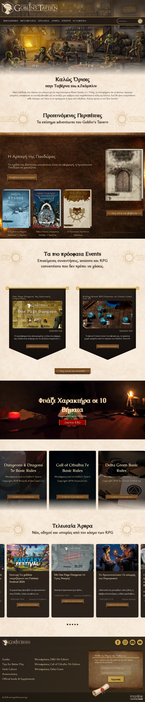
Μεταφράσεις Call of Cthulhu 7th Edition (57, 664)
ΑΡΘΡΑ (55, 20)
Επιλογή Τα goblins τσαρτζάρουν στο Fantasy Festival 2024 (24, 578)
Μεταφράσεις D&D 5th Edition (52, 659)
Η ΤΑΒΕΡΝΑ (79, 20)
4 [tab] (75, 624)
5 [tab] (77, 624)
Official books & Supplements (18, 679)
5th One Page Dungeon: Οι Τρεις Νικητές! (69, 576)
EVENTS (66, 20)
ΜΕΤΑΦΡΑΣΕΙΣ (28, 20)
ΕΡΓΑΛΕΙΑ (43, 20)
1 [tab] (67, 624)
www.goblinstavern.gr (18, 697)
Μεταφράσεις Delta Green (49, 669)
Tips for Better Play (13, 664)
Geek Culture (9, 669)
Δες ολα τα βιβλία (124, 213)
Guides (6, 659)
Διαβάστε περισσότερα (28, 605)
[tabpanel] (72, 580)
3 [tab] (72, 624)
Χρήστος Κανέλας (129, 599)
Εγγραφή (115, 679)
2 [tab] (70, 624)
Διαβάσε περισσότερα (22, 177)
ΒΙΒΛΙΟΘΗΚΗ (10, 20)
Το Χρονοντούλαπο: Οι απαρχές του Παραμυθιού (117, 576)
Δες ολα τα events (72, 371)
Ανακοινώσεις (9, 674)
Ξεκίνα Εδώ (72, 422)
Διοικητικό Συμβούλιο (37, 599)
